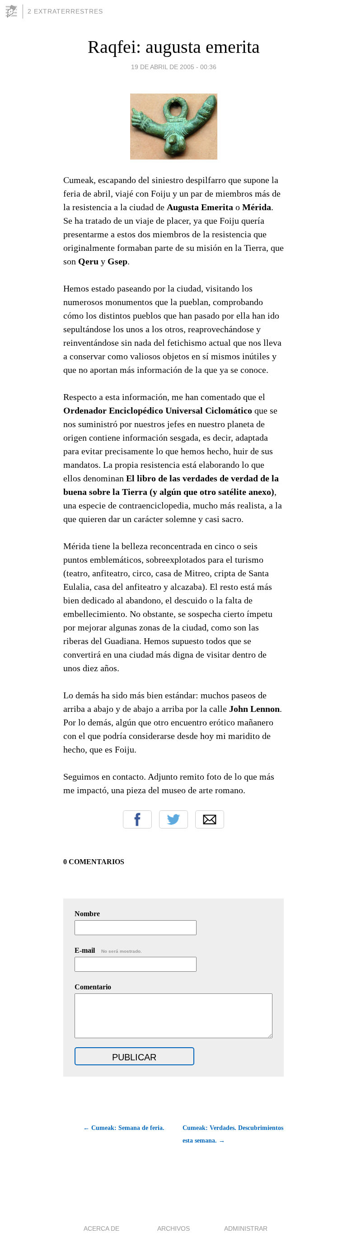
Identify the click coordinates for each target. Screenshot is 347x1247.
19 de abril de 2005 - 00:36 (173, 67)
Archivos (173, 1228)
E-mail (108, 950)
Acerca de (101, 1228)
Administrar (245, 1228)
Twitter (173, 819)
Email (209, 819)
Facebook (137, 819)
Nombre (87, 914)
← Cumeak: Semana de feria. (123, 1128)
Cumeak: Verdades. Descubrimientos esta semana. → (233, 1134)
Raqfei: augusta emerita (174, 47)
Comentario (93, 987)
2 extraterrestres (65, 11)
